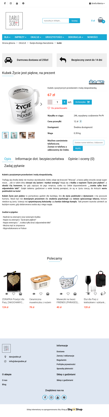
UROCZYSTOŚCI (54, 37)
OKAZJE (35, 37)
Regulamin (61, 360)
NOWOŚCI (92, 37)
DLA (6, 37)
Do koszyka (81, 102)
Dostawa (60, 351)
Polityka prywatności (66, 364)
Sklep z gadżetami (65, 380)
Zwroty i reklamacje (65, 356)
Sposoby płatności (65, 368)
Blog (4, 384)
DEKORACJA (75, 37)
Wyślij (78, 148)
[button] (62, 346)
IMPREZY (20, 37)
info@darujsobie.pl (17, 361)
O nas (4, 380)
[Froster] (97, 82)
